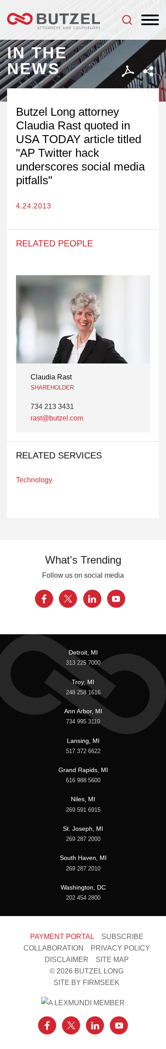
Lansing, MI (83, 740)
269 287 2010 (83, 869)
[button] (148, 71)
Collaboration (53, 948)
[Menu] (150, 20)
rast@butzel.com (57, 418)
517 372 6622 (83, 751)
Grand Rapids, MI (83, 769)
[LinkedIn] (92, 599)
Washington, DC (83, 887)
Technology (34, 480)
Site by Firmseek (87, 982)
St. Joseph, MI (83, 828)
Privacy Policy (120, 948)
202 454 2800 (83, 898)
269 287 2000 (83, 839)
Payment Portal (62, 936)
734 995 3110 (83, 722)
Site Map (112, 959)
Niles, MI (83, 799)
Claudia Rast (51, 377)
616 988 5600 (83, 780)
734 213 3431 (52, 406)
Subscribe (122, 936)
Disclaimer (67, 959)
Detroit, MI (83, 652)
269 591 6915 (83, 810)
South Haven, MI (83, 857)
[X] (68, 599)
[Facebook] (44, 599)
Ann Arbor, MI (83, 711)
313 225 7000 (83, 663)
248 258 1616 (83, 692)
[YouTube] (116, 599)
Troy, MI (83, 681)
